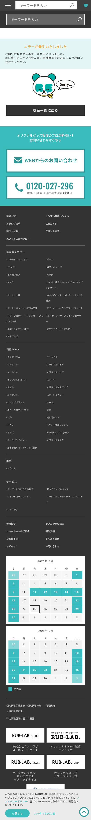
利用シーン (12, 349)
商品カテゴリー (15, 252)
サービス (11, 481)
